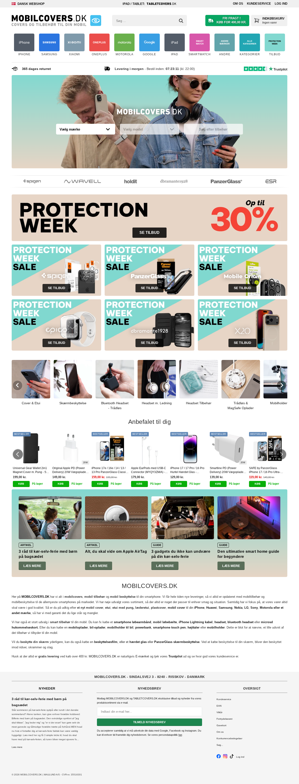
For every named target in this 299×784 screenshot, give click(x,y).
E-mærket (142, 656)
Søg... (220, 745)
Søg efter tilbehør (213, 129)
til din (186, 607)
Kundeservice (259, 3)
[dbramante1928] (167, 181)
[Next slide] (281, 385)
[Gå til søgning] (181, 20)
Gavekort (221, 725)
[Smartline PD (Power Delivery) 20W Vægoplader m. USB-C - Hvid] (228, 448)
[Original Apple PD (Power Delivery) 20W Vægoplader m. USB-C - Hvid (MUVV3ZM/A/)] (70, 448)
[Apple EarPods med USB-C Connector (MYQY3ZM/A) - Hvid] (149, 448)
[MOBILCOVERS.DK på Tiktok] (232, 757)
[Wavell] (76, 181)
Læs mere (32, 566)
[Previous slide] (17, 385)
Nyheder (47, 688)
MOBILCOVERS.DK (102, 656)
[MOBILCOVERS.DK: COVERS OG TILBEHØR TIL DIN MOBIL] (49, 20)
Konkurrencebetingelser (229, 738)
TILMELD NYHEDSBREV (149, 722)
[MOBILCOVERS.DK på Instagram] (225, 757)
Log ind (281, 3)
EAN (219, 706)
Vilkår (219, 712)
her (180, 734)
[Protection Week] (149, 113)
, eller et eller (146, 642)
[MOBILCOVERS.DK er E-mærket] (95, 20)
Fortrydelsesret (224, 719)
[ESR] (264, 181)
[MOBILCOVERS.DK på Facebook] (219, 757)
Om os (238, 3)
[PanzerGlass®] (220, 181)
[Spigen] (26, 181)
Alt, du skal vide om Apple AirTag (116, 551)
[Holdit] (124, 181)
